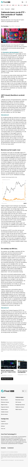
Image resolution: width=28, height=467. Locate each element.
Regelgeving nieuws (20, 404)
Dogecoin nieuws (5, 407)
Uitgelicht (3, 421)
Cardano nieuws (4, 411)
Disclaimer (3, 447)
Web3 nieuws (19, 409)
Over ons (3, 428)
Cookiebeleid (10, 447)
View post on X (5, 115)
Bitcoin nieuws (4, 399)
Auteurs (3, 426)
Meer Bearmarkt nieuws (7, 378)
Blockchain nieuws (20, 399)
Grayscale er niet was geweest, (11, 52)
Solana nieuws (4, 409)
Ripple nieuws (4, 404)
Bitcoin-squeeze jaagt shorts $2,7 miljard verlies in (8, 372)
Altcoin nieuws (4, 414)
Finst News (5, 26)
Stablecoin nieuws (20, 407)
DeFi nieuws (18, 402)
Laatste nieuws (4, 423)
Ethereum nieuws (5, 402)
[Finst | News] (5, 2)
